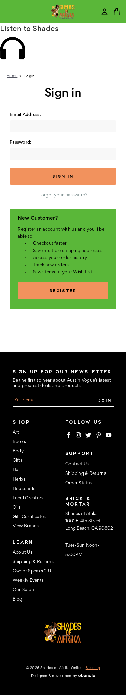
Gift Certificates (29, 517)
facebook (68, 435)
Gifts (18, 461)
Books (19, 442)
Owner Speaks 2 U (32, 571)
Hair (17, 470)
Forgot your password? (62, 195)
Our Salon (23, 590)
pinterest (98, 435)
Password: (21, 143)
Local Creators (28, 498)
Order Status (79, 483)
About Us (22, 553)
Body (18, 451)
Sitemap (93, 668)
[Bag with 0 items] (117, 12)
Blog (18, 599)
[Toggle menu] (15, 12)
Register (63, 290)
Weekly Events (28, 581)
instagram (78, 435)
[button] (63, 48)
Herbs (19, 480)
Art (16, 433)
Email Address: (25, 115)
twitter (88, 435)
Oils (17, 508)
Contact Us (77, 464)
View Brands (26, 526)
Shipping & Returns (33, 562)
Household (24, 489)
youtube (109, 435)
